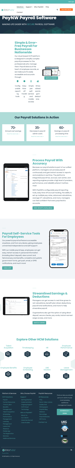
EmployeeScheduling (28, 369)
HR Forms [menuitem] (42, 419)
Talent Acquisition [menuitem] (9, 412)
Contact (20, 12)
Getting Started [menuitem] (26, 399)
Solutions (20, 7)
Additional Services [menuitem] (9, 438)
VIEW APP (7, 268)
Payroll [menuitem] (5, 399)
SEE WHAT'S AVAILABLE (43, 208)
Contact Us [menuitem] (43, 422)
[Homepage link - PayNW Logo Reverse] (8, 450)
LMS (47, 368)
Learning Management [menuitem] (7, 423)
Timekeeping (28, 348)
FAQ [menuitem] (40, 399)
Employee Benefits (9, 368)
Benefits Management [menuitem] (7, 408)
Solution (47, 370)
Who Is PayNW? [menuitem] (26, 412)
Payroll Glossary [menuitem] (44, 416)
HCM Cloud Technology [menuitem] (25, 408)
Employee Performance (66, 347)
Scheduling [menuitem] (6, 414)
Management (66, 370)
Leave (66, 368)
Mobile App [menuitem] (6, 431)
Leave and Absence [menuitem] (6, 427)
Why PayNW (38, 7)
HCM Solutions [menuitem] (7, 397)
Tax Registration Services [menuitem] (8, 435)
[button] (71, 450)
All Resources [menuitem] (43, 397)
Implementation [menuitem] (26, 402)
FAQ (47, 7)
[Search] (57, 9)
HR (47, 348)
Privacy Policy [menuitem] (5, 453)
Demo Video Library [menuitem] (45, 402)
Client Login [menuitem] (71, 1)
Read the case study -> (13, 133)
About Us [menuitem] (24, 415)
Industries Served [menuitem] (27, 420)
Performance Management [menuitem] (7, 418)
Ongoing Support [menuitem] (26, 404)
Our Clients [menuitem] (24, 417)
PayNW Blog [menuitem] (43, 409)
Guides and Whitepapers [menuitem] (43, 406)
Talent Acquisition (8, 347)
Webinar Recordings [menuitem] (43, 413)
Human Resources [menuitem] (9, 402)
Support (29, 7)
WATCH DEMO (51, 78)
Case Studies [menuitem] (25, 422)
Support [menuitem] (23, 397)
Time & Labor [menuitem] (7, 404)
